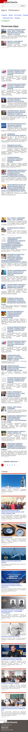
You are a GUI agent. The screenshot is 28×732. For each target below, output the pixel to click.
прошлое (13, 461)
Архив (11, 15)
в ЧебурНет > (6, 21)
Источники (17, 15)
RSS (12, 729)
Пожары (17, 18)
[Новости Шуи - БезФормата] (9, 2)
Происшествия (8, 18)
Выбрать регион (5, 728)
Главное (4, 15)
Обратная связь (4, 726)
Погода (25, 15)
